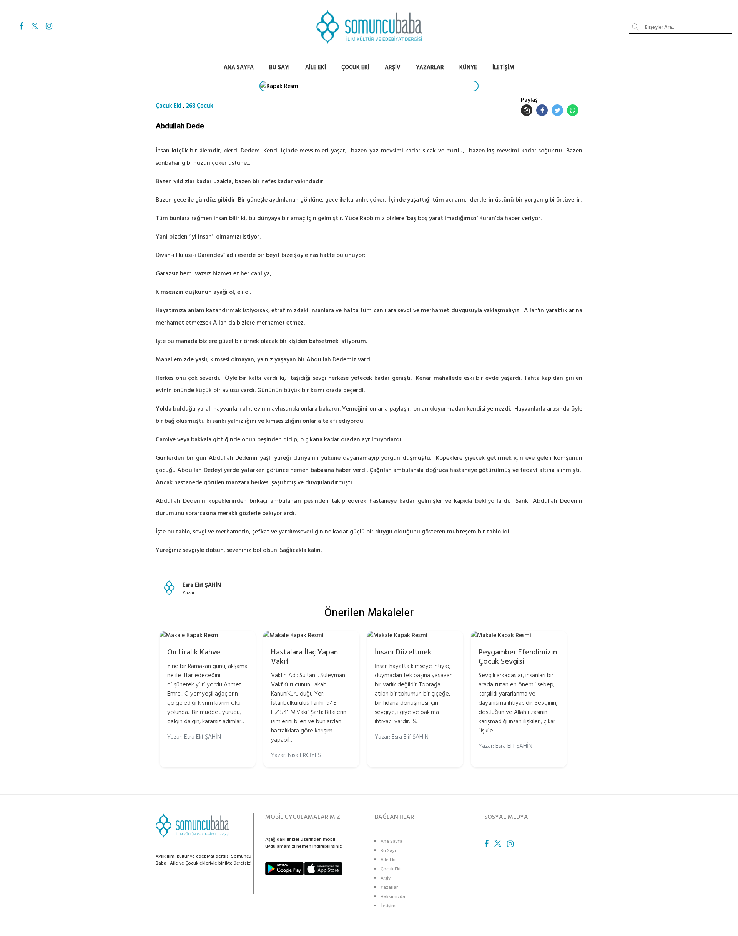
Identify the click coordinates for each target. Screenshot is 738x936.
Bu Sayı (279, 67)
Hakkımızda (393, 896)
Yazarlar (430, 67)
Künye (468, 67)
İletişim (503, 67)
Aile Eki (315, 67)
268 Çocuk (199, 106)
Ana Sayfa (239, 67)
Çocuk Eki (355, 67)
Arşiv (393, 67)
